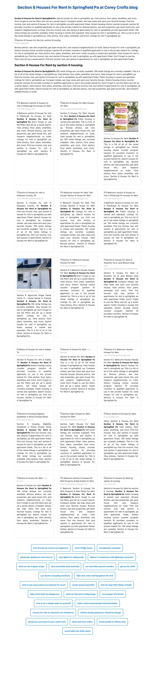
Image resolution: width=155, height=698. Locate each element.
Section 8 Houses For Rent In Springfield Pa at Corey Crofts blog (77, 7)
